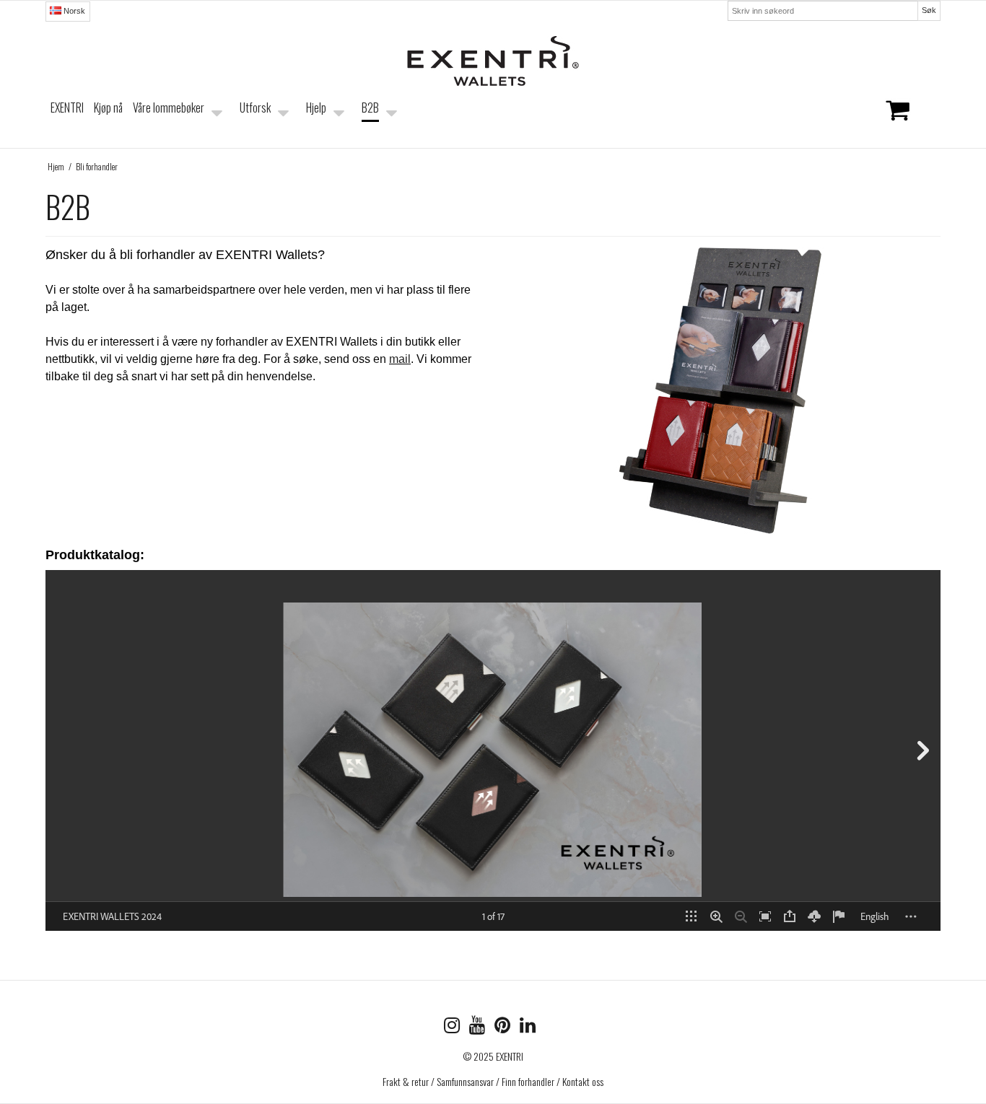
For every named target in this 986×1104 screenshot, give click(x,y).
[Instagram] (456, 1027)
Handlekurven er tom (842, 119)
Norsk (73, 10)
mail (400, 359)
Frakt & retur (406, 1081)
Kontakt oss (582, 1081)
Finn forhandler (528, 1081)
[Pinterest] (507, 1027)
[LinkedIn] (531, 1027)
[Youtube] (481, 1027)
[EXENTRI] (493, 61)
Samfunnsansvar (465, 1081)
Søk (929, 10)
